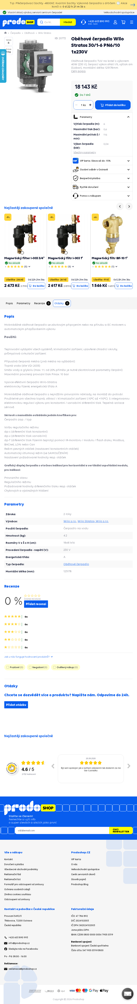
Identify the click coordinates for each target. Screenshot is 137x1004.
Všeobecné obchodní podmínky (21, 869)
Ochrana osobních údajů (17, 889)
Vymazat (57, 22)
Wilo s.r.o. (70, 521)
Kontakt (8, 859)
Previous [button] (52, 765)
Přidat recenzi (36, 604)
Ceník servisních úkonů (83, 874)
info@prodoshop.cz (19, 943)
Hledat (68, 22)
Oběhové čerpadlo (76, 564)
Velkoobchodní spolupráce (85, 869)
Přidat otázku (16, 705)
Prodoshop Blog (79, 884)
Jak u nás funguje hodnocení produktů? (27, 656)
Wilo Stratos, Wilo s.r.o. (93, 521)
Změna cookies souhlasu (17, 894)
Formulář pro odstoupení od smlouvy (24, 884)
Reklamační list (12, 879)
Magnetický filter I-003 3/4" (24, 258)
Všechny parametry (84, 152)
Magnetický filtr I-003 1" (65, 258)
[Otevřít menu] (131, 22)
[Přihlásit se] (115, 22)
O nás (74, 864)
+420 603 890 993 (18, 937)
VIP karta (76, 859)
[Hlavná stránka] (5, 33)
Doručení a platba (14, 864)
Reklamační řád (12, 874)
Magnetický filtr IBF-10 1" (110, 258)
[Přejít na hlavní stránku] (19, 22)
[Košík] (123, 22)
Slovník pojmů (78, 879)
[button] (128, 117)
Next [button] (129, 765)
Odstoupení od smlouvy (17, 899)
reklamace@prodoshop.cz (23, 969)
